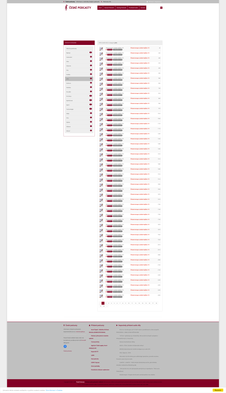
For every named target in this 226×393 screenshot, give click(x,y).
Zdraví (68, 131)
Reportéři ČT (94, 351)
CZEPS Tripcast (95, 362)
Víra (67, 118)
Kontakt (143, 7)
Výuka (68, 122)
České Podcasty (80, 382)
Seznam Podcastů (109, 7)
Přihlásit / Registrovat (155, 1)
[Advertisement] (113, 27)
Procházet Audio (133, 7)
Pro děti (68, 92)
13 (139, 303)
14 (142, 303)
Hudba (68, 74)
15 (146, 303)
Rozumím (218, 390)
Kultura (68, 83)
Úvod (100, 7)
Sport (67, 105)
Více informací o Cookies (54, 390)
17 (152, 303)
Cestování (69, 57)
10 (128, 303)
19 (100, 306)
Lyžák (92, 355)
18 (156, 303)
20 (104, 306)
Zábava (68, 126)
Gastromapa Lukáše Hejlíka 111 (140, 48)
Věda (67, 113)
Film (67, 61)
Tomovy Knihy (95, 342)
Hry (67, 70)
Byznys (68, 53)
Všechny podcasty (71, 48)
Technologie (69, 109)
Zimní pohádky (95, 366)
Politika (68, 87)
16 (149, 303)
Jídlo (67, 79)
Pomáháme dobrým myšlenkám (100, 370)
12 (135, 303)
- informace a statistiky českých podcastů (82, 1)
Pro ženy (68, 96)
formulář (83, 340)
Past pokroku (95, 359)
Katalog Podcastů (121, 7)
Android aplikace (80, 331)
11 (132, 303)
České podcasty (68, 351)
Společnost (69, 100)
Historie (68, 66)
